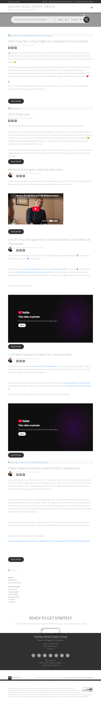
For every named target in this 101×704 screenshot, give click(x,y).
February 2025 (13, 592)
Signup (10, 1)
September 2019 (14, 597)
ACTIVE (81, 14)
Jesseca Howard (70, 383)
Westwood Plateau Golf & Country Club (35, 272)
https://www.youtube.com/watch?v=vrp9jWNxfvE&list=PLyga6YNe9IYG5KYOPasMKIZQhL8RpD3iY (49, 541)
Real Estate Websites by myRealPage (83, 677)
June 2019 (11, 602)
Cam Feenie (85, 383)
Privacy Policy (69, 677)
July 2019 (11, 599)
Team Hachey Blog (14, 583)
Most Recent (12, 589)
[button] (33, 655)
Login (17, 1)
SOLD (88, 14)
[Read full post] (50, 36)
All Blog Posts (12, 580)
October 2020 (13, 594)
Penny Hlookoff (59, 269)
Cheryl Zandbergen (32, 269)
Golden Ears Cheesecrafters (45, 366)
